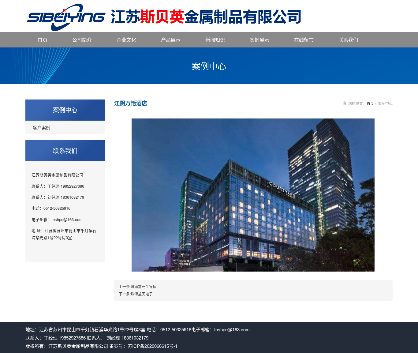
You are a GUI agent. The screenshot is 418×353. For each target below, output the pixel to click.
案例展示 (259, 39)
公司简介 (82, 39)
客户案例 (41, 127)
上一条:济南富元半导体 (137, 286)
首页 (42, 39)
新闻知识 (215, 39)
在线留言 (304, 39)
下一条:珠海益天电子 (136, 293)
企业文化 (126, 39)
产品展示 (171, 39)
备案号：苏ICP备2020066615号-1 (143, 346)
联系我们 (348, 39)
